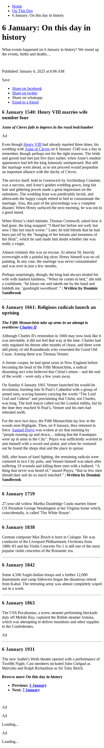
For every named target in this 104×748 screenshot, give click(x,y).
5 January (38, 685)
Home (17, 6)
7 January (31, 690)
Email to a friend (25, 102)
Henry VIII (32, 144)
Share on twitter (24, 93)
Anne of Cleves (37, 149)
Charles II (28, 327)
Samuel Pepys (23, 430)
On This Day (22, 11)
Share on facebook (27, 88)
